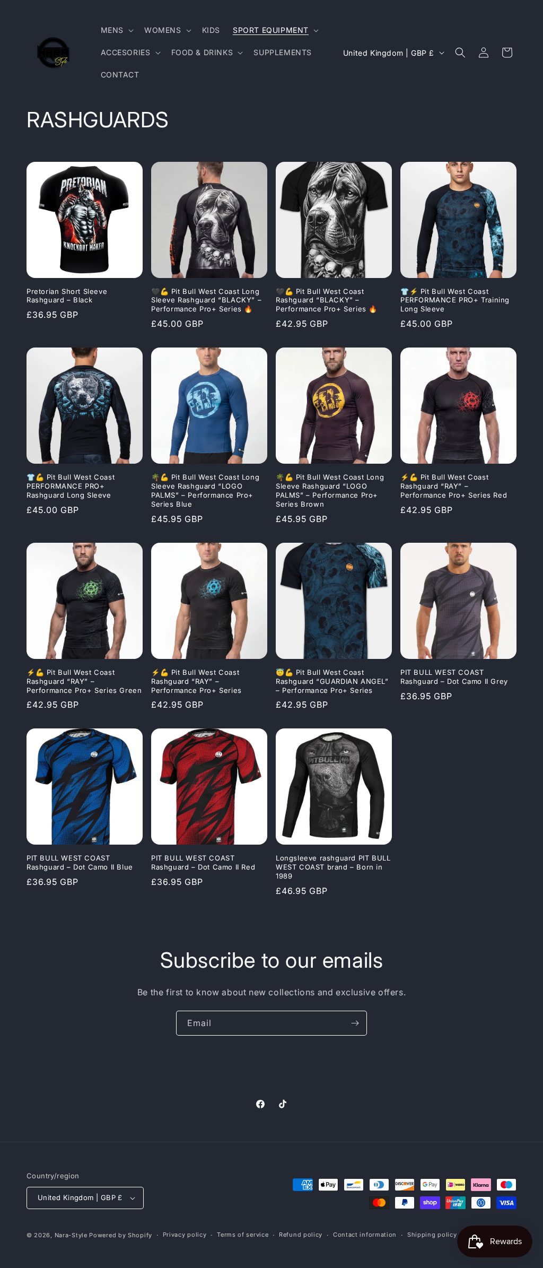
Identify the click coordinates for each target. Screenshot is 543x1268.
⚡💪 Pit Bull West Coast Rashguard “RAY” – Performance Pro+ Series (196, 681)
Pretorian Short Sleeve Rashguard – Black (67, 296)
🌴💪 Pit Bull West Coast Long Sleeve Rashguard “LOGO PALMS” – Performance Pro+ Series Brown (330, 490)
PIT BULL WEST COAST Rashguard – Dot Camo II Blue (80, 862)
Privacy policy (185, 1234)
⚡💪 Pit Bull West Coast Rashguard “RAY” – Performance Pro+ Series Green (84, 681)
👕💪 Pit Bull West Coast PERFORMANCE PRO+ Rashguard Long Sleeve (71, 486)
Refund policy (300, 1234)
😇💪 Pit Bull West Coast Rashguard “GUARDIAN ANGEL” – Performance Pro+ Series (332, 681)
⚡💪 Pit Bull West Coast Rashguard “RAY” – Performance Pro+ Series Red (453, 486)
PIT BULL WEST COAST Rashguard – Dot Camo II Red (203, 862)
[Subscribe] (354, 1023)
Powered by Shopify (120, 1235)
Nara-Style (71, 1235)
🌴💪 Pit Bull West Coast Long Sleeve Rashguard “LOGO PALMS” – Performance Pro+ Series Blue (205, 490)
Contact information (365, 1234)
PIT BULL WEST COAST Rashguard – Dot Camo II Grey (454, 676)
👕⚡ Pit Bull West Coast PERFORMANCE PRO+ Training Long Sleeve (455, 300)
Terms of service (242, 1234)
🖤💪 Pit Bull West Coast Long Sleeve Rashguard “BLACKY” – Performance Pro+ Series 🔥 (206, 300)
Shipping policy (432, 1234)
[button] (116, 30)
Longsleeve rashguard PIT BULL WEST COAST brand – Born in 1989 (333, 867)
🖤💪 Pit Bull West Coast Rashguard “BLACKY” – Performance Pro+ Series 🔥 (327, 300)
